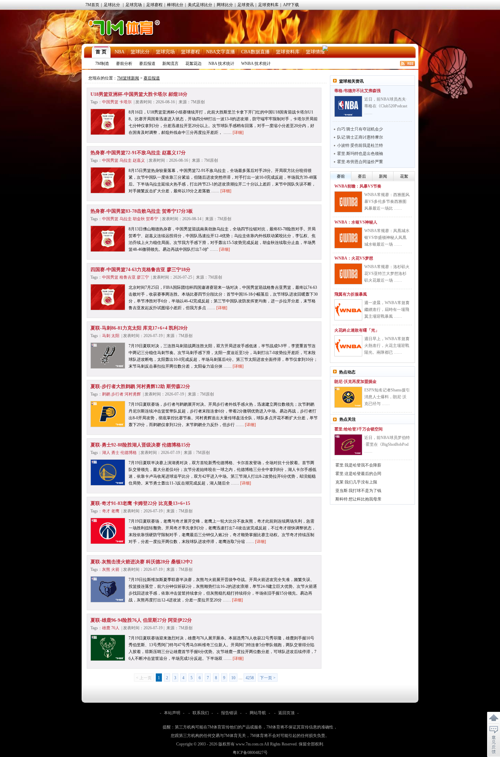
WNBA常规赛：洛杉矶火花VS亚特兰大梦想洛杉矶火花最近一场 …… (387, 273)
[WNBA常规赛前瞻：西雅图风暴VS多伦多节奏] (348, 201)
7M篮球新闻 (128, 78)
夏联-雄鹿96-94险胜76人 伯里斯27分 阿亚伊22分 (141, 620)
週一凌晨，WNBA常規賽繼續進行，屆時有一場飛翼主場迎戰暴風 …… (387, 309)
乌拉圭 (125, 160)
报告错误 (229, 712)
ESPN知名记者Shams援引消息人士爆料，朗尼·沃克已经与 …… (387, 397)
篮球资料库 (288, 51)
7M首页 (92, 4)
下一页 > (268, 677)
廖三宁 (143, 277)
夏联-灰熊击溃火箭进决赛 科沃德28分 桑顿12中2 (141, 561)
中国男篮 (110, 102)
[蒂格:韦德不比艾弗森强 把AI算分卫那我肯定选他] (348, 106)
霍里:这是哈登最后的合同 (358, 473)
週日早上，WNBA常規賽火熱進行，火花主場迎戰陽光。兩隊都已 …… (387, 345)
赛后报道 (147, 63)
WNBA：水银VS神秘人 (355, 222)
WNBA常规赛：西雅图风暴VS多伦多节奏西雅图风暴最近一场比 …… (387, 201)
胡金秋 (139, 218)
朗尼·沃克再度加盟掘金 (355, 381)
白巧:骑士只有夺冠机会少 (360, 129)
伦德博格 (128, 452)
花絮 (404, 176)
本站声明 (172, 712)
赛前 (341, 176)
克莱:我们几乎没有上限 (356, 482)
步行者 (117, 394)
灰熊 (106, 569)
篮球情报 (315, 51)
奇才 (106, 511)
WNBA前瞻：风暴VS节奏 (357, 186)
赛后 (362, 176)
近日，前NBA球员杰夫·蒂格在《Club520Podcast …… (385, 106)
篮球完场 (165, 51)
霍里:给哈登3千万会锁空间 (358, 429)
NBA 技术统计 (221, 63)
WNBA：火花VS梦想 (353, 258)
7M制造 (102, 63)
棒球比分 (175, 4)
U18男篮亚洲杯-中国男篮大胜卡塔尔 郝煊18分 (138, 94)
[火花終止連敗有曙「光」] (348, 345)
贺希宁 (152, 218)
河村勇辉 (132, 394)
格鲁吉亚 (127, 277)
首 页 (101, 51)
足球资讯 (245, 4)
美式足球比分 (200, 4)
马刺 (106, 335)
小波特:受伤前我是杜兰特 (360, 145)
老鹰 (115, 511)
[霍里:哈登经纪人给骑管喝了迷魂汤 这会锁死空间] (348, 444)
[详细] (238, 132)
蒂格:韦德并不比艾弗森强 (357, 90)
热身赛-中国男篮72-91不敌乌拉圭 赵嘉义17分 (138, 152)
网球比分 (225, 4)
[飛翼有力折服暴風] (348, 309)
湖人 (106, 452)
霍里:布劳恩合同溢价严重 (360, 161)
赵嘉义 (139, 160)
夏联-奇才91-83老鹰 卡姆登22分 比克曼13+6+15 (140, 503)
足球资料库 (268, 4)
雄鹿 (106, 628)
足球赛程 (154, 4)
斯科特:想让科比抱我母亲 (358, 499)
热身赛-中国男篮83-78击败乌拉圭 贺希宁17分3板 (141, 211)
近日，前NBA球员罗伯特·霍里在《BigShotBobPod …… (387, 444)
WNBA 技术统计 (256, 63)
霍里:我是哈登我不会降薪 (358, 465)
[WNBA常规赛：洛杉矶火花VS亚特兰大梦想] (348, 273)
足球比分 (112, 4)
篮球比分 (140, 51)
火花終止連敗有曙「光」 (356, 330)
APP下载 (291, 4)
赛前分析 (124, 63)
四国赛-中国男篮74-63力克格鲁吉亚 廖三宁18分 (140, 269)
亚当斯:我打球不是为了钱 (358, 490)
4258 (250, 677)
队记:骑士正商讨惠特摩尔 (360, 137)
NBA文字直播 (220, 51)
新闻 (383, 176)
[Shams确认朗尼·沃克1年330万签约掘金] (348, 397)
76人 (115, 628)
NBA (119, 51)
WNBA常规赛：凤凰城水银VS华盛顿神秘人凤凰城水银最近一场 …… (387, 237)
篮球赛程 (190, 51)
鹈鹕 (106, 394)
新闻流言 (170, 63)
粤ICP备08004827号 (250, 752)
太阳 (115, 335)
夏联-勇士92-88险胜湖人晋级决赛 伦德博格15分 (140, 444)
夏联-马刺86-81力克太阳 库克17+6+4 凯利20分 (139, 328)
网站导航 (258, 712)
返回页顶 (286, 712)
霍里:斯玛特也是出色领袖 (360, 153)
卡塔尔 (125, 102)
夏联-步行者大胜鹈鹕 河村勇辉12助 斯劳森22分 (140, 386)
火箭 (115, 569)
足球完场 (134, 4)
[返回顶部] (493, 718)
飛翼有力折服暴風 (350, 294)
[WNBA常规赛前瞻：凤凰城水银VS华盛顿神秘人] (348, 237)
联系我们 (201, 712)
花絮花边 (193, 63)
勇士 (115, 452)
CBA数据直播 (255, 51)
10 (233, 677)
